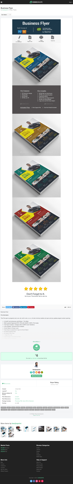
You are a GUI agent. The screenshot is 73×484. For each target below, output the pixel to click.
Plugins (38, 451)
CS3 (16, 393)
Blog (2, 462)
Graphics (38, 455)
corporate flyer (57, 407)
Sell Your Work (4, 469)
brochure (18, 407)
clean (35, 407)
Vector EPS (25, 401)
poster (53, 409)
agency (8, 407)
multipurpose (48, 409)
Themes (38, 449)
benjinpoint (5, 10)
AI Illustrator (31, 401)
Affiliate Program (4, 471)
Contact (38, 471)
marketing (37, 409)
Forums (2, 464)
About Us (38, 462)
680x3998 (17, 399)
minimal (42, 409)
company (45, 407)
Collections (3, 465)
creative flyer (4, 409)
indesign (26, 409)
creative (66, 407)
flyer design (13, 409)
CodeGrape (40, 477)
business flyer (29, 407)
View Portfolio (37, 376)
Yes (16, 391)
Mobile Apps (39, 456)
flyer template (20, 409)
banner (13, 407)
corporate (50, 407)
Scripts (38, 447)
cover (62, 407)
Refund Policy (39, 467)
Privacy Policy (39, 465)
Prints (10, 10)
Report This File (36, 415)
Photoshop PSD (18, 401)
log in (32, 358)
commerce (39, 407)
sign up (36, 358)
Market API (38, 469)
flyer (9, 409)
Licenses (3, 467)
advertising (3, 407)
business (23, 407)
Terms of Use (39, 464)
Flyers (14, 10)
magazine (32, 409)
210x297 (17, 396)
